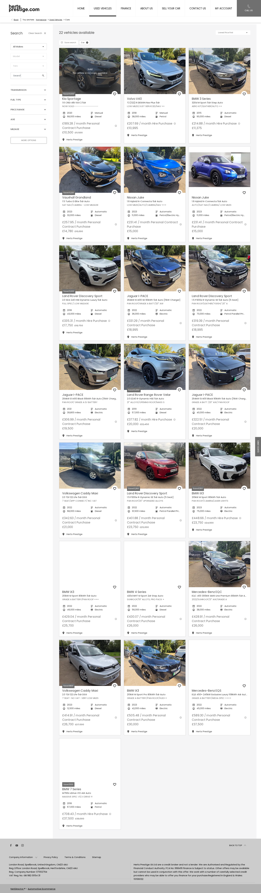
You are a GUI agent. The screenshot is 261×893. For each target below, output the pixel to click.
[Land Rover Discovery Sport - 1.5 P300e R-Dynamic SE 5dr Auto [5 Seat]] (219, 268)
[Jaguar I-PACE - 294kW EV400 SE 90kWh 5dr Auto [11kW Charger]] (154, 268)
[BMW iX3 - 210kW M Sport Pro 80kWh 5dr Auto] (154, 663)
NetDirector (17, 888)
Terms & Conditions (74, 857)
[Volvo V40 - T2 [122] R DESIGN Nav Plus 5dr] (154, 71)
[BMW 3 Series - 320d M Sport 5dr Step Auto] (219, 71)
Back (16, 19)
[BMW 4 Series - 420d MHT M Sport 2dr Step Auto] (154, 564)
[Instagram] (22, 845)
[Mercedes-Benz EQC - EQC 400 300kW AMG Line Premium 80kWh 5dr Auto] (219, 564)
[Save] (115, 94)
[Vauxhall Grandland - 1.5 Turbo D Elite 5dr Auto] (90, 170)
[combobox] (29, 46)
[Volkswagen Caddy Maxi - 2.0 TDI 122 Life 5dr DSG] (90, 466)
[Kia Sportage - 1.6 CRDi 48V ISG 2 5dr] (90, 71)
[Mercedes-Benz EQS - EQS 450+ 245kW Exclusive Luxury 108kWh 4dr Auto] (219, 663)
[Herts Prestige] (24, 8)
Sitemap (96, 857)
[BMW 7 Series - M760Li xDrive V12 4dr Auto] (90, 761)
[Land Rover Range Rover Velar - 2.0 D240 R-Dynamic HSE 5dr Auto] (154, 367)
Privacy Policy (51, 857)
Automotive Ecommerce (41, 888)
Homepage (41, 19)
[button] (87, 42)
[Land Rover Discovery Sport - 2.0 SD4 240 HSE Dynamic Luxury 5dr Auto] (90, 268)
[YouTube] (17, 845)
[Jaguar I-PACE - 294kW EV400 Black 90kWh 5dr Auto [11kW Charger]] (90, 367)
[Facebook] (11, 845)
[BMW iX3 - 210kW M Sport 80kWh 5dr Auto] (219, 466)
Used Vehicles (55, 19)
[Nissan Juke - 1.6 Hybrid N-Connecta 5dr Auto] (154, 170)
